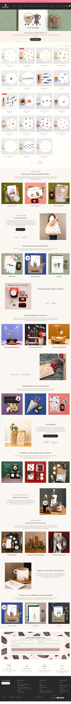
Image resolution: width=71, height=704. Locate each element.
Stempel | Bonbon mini (44, 133)
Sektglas (59, 625)
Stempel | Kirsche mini (25, 365)
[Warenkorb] (69, 6)
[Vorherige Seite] (30, 162)
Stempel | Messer (9, 110)
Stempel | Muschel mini (27, 133)
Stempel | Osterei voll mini (9, 65)
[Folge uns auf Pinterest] (41, 697)
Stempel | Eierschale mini (44, 156)
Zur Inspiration (35, 39)
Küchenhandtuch (11, 220)
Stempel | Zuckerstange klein (62, 133)
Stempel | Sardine (27, 156)
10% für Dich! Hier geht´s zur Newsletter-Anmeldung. (35, 1)
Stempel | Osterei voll (9, 133)
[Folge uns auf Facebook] (35, 697)
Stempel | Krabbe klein (62, 110)
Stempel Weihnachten (29, 458)
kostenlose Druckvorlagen (43, 528)
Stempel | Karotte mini (44, 65)
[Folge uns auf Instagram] (38, 697)
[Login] (66, 6)
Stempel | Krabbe (27, 110)
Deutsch (57, 6)
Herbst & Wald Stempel (50, 437)
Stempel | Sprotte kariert (44, 88)
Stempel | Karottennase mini (9, 156)
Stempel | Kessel (9, 88)
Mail (65, 671)
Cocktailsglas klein (12, 625)
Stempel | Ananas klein (27, 65)
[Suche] (62, 6)
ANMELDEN (35, 649)
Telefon (62, 673)
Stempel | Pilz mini (27, 88)
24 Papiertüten (20, 369)
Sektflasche (35, 625)
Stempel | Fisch (61, 88)
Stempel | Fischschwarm (44, 110)
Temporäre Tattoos (50, 297)
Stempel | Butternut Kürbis (61, 65)
